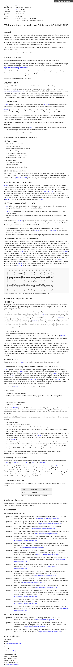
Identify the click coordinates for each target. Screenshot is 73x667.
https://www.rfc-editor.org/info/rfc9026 (50, 631)
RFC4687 (54, 466)
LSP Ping (10, 302)
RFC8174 (24, 178)
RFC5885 (13, 439)
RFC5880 (46, 104)
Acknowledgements (14, 500)
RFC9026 (20, 362)
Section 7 (60, 259)
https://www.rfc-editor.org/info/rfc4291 (46, 620)
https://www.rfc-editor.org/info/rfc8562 (25, 603)
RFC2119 (18, 178)
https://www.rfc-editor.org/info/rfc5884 (25, 540)
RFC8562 (6, 104)
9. (5, 510)
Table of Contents (64, 1)
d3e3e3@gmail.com (13, 664)
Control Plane (12, 359)
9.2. (5, 614)
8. (5, 500)
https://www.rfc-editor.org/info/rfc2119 (47, 518)
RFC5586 (65, 251)
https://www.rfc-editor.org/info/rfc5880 (43, 528)
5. (5, 366)
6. (5, 457)
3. (5, 182)
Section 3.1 (8, 199)
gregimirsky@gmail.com (14, 643)
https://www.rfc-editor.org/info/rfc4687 (36, 626)
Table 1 (23, 495)
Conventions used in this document (21, 137)
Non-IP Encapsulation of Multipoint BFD (22, 238)
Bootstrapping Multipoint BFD (19, 298)
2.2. (5, 171)
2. (5, 137)
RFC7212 (19, 263)
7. (5, 480)
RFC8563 (54, 374)
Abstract (7, 32)
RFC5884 (42, 314)
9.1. (5, 513)
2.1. (5, 141)
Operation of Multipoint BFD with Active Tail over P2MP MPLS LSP (34, 366)
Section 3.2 (42, 199)
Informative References (16, 614)
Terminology (12, 141)
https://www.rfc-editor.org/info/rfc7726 (45, 575)
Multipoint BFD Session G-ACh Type (36, 495)
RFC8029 (53, 230)
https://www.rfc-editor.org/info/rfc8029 (33, 582)
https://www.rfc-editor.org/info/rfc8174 (46, 587)
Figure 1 (21, 251)
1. (5, 101)
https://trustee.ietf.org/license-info (14, 91)
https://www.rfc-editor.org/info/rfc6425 (47, 554)
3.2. (5, 238)
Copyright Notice (11, 83)
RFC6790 (20, 221)
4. (5, 298)
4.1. (5, 302)
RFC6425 (20, 312)
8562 (16, 9)
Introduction (11, 101)
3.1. (5, 203)
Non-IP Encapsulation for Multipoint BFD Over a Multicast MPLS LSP (29, 294)
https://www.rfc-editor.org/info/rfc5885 (32, 547)
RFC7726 (20, 463)
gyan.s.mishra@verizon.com (15, 651)
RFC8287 (60, 318)
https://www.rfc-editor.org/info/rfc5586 (50, 523)
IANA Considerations (15, 480)
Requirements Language (16, 171)
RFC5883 (38, 435)
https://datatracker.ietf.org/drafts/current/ (16, 68)
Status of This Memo (12, 57)
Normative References (16, 513)
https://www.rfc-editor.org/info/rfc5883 (46, 533)
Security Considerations (16, 457)
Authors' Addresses (12, 636)
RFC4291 (9, 211)
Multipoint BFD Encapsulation (19, 182)
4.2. (5, 359)
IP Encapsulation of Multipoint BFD (21, 203)
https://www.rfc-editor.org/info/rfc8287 (25, 596)
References (11, 510)
